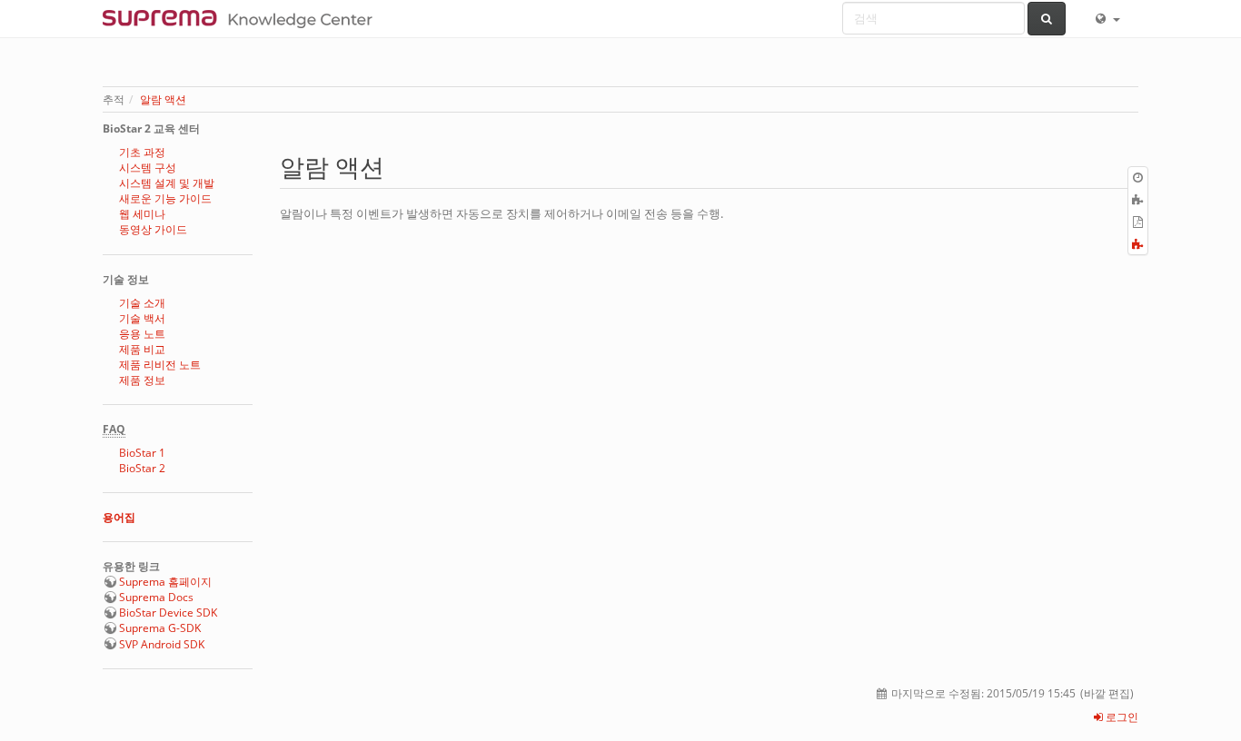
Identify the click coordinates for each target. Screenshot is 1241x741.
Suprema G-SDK (160, 628)
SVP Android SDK (161, 644)
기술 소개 (142, 303)
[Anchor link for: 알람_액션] (396, 165)
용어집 (119, 517)
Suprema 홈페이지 (165, 581)
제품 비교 (142, 349)
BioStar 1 (142, 452)
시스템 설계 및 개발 (166, 183)
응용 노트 (142, 333)
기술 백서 (142, 318)
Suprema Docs (156, 597)
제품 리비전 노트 (160, 364)
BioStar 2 (142, 468)
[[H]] (242, 18)
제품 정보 (142, 380)
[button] (1106, 18)
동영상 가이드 (153, 229)
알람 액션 (163, 99)
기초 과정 (142, 152)
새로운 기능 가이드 (165, 198)
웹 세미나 (142, 214)
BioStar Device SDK (168, 612)
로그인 (1120, 717)
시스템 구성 (147, 167)
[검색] (1047, 18)
